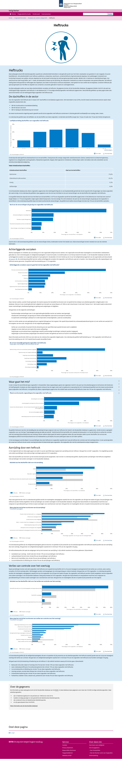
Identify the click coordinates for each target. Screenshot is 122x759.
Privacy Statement (67, 748)
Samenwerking (93, 755)
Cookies (64, 745)
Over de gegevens (94, 748)
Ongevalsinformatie (24, 14)
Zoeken (110, 14)
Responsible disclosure (69, 750)
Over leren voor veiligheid (96, 745)
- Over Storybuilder (94, 750)
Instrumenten (46, 14)
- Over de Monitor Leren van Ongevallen (101, 753)
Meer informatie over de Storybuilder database (24, 706)
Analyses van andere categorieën (37, 18)
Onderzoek (36, 14)
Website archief (66, 755)
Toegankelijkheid (67, 753)
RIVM (56, 690)
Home (14, 14)
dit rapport (13, 259)
